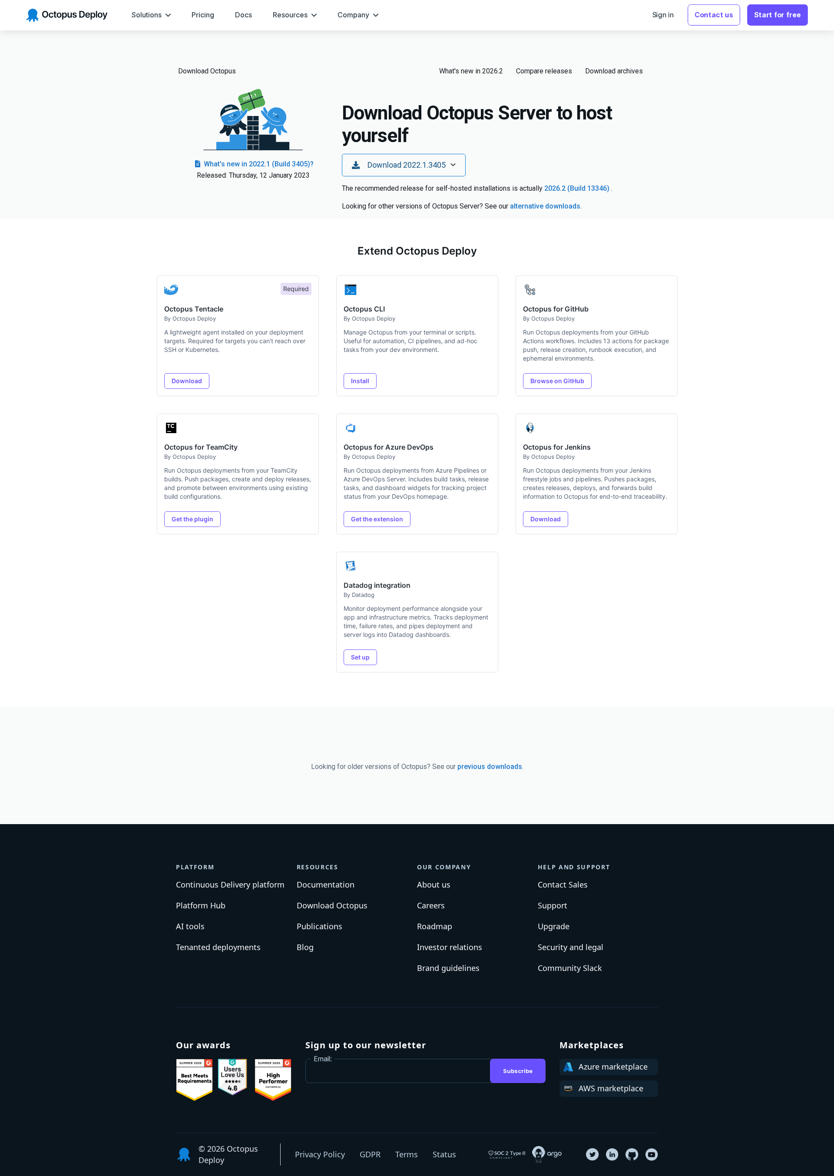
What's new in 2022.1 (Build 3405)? (258, 164)
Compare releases (544, 71)
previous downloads (489, 766)
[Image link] (194, 1080)
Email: (323, 1058)
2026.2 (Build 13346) (577, 188)
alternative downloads (545, 206)
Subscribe (518, 1070)
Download (187, 380)
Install (360, 380)
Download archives (614, 71)
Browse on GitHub (557, 380)
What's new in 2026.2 (471, 71)
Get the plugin (192, 519)
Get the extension (377, 519)
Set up (360, 657)
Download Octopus (207, 71)
